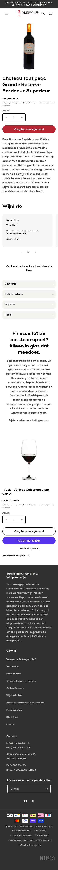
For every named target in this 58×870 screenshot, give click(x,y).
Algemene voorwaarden (40, 840)
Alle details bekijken (14, 555)
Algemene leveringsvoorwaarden (25, 702)
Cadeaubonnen (15, 688)
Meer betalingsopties (29, 548)
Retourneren (13, 673)
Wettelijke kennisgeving (30, 845)
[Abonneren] (46, 789)
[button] (6, 13)
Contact (11, 724)
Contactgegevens (18, 840)
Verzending (12, 666)
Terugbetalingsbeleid (22, 835)
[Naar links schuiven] (21, 252)
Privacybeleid (14, 710)
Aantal (6, 111)
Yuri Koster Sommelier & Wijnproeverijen (33, 826)
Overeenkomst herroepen (21, 681)
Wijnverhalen (14, 695)
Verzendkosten (29, 103)
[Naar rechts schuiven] (36, 252)
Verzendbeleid (42, 835)
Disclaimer (12, 717)
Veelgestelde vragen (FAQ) (22, 659)
